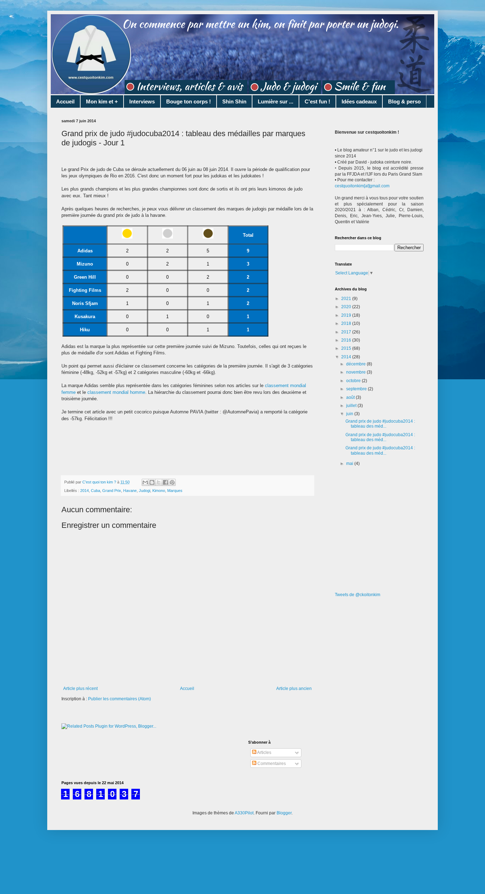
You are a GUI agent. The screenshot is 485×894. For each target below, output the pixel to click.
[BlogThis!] (152, 482)
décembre (356, 364)
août (351, 397)
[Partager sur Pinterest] (172, 482)
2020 (346, 306)
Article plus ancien (294, 688)
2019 (346, 315)
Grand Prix (111, 490)
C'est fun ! (317, 101)
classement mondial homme (116, 392)
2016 (346, 340)
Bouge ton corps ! (188, 101)
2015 (346, 348)
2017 (346, 332)
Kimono (158, 490)
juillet (352, 405)
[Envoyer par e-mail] (145, 482)
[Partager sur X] (158, 482)
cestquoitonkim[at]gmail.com (362, 185)
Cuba (95, 490)
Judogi (144, 490)
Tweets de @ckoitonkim (357, 594)
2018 (346, 323)
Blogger (284, 812)
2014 (84, 490)
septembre (357, 388)
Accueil (65, 101)
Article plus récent (80, 688)
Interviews (142, 101)
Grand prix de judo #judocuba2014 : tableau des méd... (380, 424)
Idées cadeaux (359, 101)
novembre (356, 372)
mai (350, 463)
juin (350, 413)
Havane (130, 490)
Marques (174, 490)
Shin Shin (234, 101)
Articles (263, 752)
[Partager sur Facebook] (165, 482)
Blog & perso (404, 101)
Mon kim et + (102, 101)
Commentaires (271, 763)
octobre (354, 380)
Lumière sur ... (275, 101)
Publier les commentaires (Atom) (119, 698)
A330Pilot (244, 812)
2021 (346, 298)
